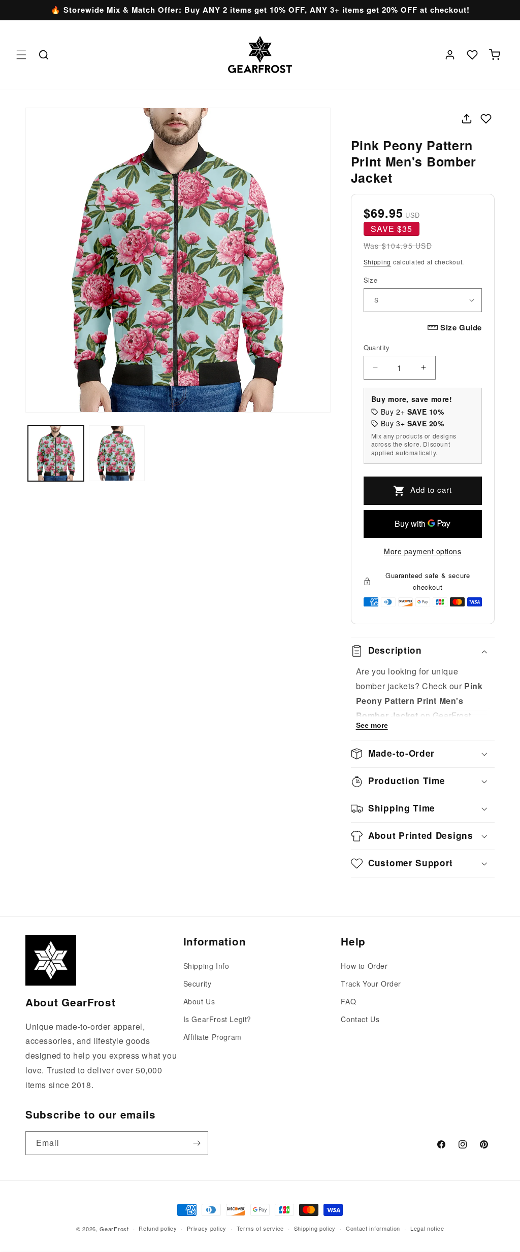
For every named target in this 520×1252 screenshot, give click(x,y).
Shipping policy (315, 1228)
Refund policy (158, 1228)
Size (371, 280)
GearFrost (114, 1229)
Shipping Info (206, 966)
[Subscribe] (196, 1143)
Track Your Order (371, 983)
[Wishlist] (472, 55)
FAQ (348, 1001)
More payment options (422, 551)
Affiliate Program (212, 1037)
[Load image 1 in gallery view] (56, 453)
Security (197, 983)
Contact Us (360, 1019)
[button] (21, 55)
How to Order (364, 966)
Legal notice (427, 1228)
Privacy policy (206, 1228)
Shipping (378, 261)
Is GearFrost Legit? (217, 1019)
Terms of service (260, 1228)
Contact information (373, 1228)
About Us (199, 1001)
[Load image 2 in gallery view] (117, 453)
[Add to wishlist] (486, 118)
